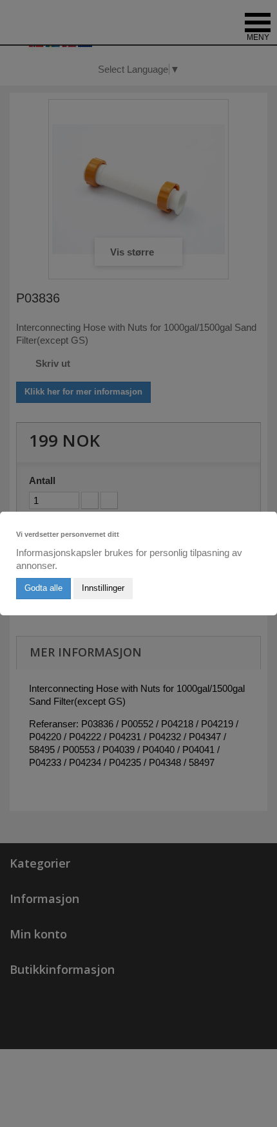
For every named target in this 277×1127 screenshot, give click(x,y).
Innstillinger (103, 588)
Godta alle (43, 588)
